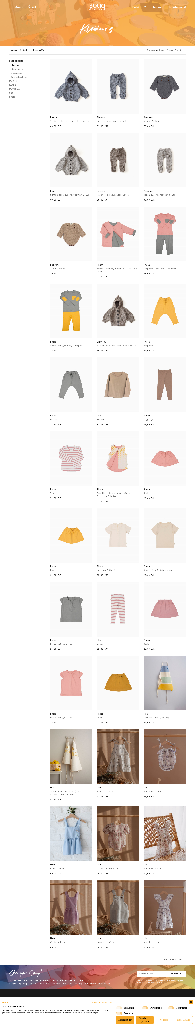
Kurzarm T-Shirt (106, 570)
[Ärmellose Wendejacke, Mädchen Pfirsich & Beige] (118, 458)
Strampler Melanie (107, 868)
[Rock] (165, 458)
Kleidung (15, 65)
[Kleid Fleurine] (118, 756)
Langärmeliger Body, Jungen (66, 345)
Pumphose (148, 345)
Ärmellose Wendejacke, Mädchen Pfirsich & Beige (114, 494)
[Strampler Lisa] (165, 756)
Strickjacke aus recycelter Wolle (69, 121)
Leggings (148, 419)
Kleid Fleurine (105, 791)
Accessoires (16, 73)
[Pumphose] (165, 311)
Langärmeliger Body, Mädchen (160, 268)
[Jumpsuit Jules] (118, 907)
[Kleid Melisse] (71, 907)
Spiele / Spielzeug (19, 77)
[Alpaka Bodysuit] (165, 86)
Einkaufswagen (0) (177, 7)
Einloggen (157, 7)
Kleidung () (38, 50)
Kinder (25, 50)
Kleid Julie (57, 868)
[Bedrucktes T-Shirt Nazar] (165, 535)
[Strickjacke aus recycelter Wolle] (71, 86)
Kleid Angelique (153, 942)
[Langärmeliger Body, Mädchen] (165, 234)
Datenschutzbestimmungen (102, 1002)
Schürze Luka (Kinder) (156, 717)
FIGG (146, 714)
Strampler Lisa (152, 791)
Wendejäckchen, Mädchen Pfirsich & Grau (117, 270)
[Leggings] (165, 384)
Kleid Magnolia (152, 868)
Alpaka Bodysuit (153, 121)
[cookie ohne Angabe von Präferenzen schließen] (191, 1002)
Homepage (14, 50)
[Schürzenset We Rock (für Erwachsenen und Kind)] (71, 756)
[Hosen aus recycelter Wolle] (118, 86)
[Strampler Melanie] (118, 833)
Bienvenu (54, 117)
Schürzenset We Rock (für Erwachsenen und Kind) (65, 793)
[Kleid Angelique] (165, 907)
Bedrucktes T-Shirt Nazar (158, 570)
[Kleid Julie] (71, 833)
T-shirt (101, 419)
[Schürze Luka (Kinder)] (165, 683)
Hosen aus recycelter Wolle (113, 121)
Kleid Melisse (58, 942)
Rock (146, 493)
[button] (5, 1002)
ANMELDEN (176, 974)
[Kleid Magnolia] (165, 833)
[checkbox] (119, 1007)
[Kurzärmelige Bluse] (71, 609)
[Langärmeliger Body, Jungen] (71, 311)
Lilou (99, 787)
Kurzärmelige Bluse (61, 644)
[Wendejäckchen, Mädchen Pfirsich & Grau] (118, 234)
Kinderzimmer (17, 69)
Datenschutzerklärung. (153, 982)
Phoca (100, 265)
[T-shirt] (118, 384)
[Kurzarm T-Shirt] (118, 535)
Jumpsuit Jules (105, 942)
